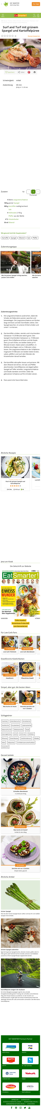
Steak (27, 730)
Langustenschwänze (20, 200)
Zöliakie (36, 738)
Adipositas (11, 743)
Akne (3, 743)
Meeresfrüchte (7, 730)
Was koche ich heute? (21, 830)
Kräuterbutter (14, 219)
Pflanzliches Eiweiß (27, 678)
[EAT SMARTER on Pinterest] (16, 1107)
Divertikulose (14, 738)
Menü (2, 16)
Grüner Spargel (6, 911)
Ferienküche (26, 721)
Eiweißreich (9, 678)
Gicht (15, 734)
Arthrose (23, 734)
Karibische (5, 725)
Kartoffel (5, 238)
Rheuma (4, 738)
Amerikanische (15, 721)
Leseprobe (4, 618)
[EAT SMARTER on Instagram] (20, 1107)
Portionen (33, 195)
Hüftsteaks (12, 213)
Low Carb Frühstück (9, 652)
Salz (10, 209)
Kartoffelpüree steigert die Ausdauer (13, 990)
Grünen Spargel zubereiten (9, 949)
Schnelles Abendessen (20, 791)
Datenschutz (25, 1099)
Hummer (5, 721)
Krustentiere (16, 725)
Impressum (14, 1099)
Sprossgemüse (6, 734)
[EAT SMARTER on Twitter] (25, 1107)
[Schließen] (1, 4)
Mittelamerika (18, 730)
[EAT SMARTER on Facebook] (12, 1107)
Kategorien (31, 1104)
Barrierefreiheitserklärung (15, 1104)
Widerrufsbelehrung (31, 1102)
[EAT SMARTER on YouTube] (29, 1107)
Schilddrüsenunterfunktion (26, 743)
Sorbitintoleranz (26, 738)
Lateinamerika (26, 725)
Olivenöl (11, 222)
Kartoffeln (12, 206)
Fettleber (31, 734)
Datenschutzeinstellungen (12, 1102)
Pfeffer (11, 216)
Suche (34, 16)
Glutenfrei (5, 747)
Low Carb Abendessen (27, 652)
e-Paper (37, 618)
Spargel (16, 203)
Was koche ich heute (9, 706)
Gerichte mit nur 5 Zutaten (20, 868)
